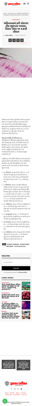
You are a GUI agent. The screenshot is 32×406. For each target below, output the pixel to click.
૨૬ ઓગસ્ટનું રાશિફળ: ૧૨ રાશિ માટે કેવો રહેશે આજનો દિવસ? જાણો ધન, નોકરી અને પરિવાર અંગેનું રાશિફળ (11, 306)
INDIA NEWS (9, 246)
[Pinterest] (18, 40)
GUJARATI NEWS (24, 244)
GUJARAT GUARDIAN (13, 244)
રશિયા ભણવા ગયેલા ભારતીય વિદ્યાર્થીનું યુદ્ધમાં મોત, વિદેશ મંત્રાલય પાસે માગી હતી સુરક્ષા (23, 366)
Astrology (4, 301)
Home (5, 13)
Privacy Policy (23, 272)
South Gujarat (5, 282)
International (11, 13)
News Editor (9, 35)
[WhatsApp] (22, 40)
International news (20, 246)
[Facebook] (10, 40)
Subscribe (16, 268)
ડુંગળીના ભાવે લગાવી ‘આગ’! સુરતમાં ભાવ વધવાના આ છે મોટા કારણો (10, 296)
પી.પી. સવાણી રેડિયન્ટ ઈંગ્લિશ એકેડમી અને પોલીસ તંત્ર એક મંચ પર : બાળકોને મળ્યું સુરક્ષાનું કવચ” (11, 286)
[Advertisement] (16, 100)
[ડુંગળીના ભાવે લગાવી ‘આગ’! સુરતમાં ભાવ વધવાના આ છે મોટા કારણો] (26, 295)
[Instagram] (15, 389)
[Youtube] (21, 389)
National (4, 311)
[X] (14, 40)
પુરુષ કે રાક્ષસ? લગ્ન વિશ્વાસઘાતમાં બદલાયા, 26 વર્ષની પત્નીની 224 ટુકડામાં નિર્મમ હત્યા (8, 365)
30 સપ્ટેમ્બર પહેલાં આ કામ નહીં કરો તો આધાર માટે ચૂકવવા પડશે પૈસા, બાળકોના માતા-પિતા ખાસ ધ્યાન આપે (10, 315)
